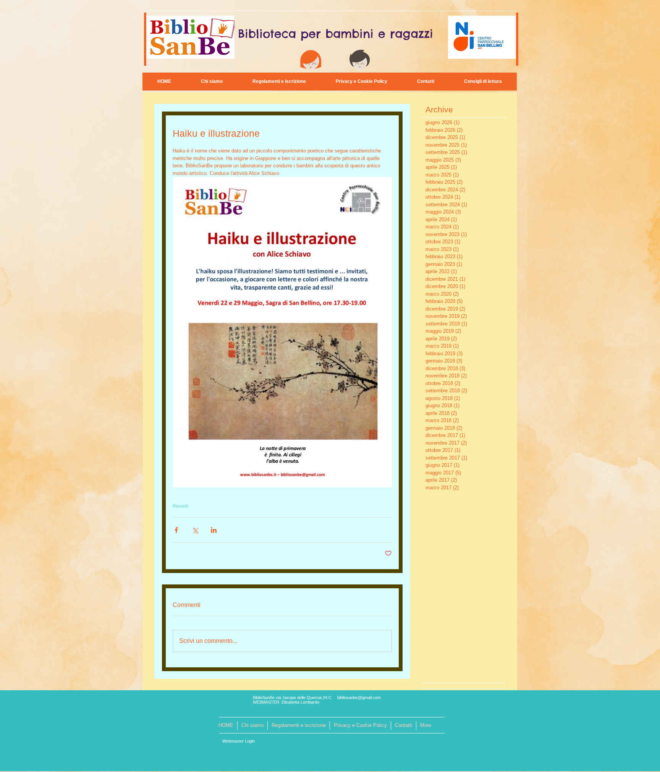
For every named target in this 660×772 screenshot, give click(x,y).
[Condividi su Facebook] (176, 530)
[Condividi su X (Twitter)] (195, 530)
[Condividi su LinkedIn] (213, 530)
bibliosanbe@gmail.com (359, 697)
